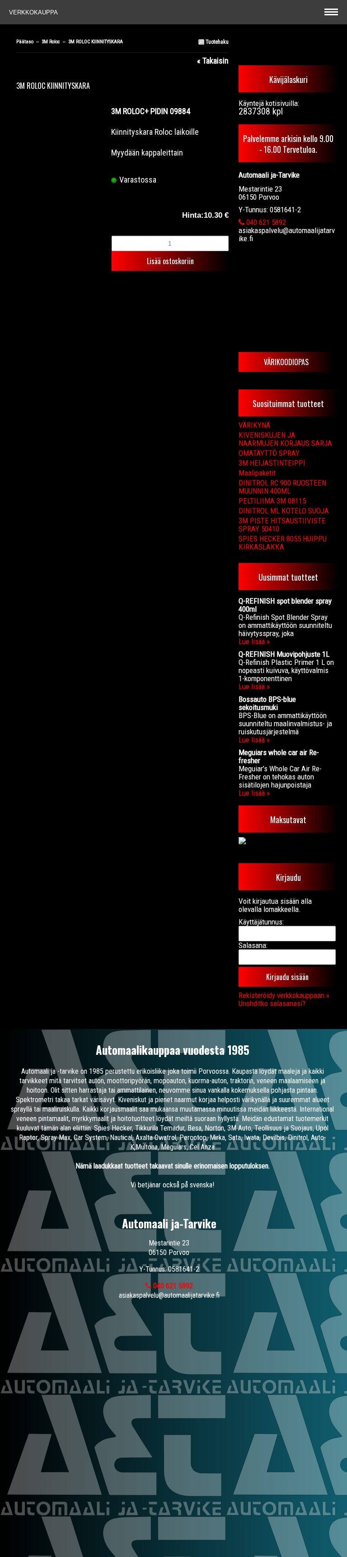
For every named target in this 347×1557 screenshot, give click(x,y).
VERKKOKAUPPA (34, 12)
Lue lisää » (254, 641)
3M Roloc (51, 42)
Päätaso (24, 42)
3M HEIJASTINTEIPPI (272, 462)
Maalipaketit (257, 472)
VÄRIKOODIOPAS (286, 362)
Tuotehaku (216, 42)
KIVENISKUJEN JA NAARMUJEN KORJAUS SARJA (285, 439)
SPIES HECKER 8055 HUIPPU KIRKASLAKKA (283, 542)
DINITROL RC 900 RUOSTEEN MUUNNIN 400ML (282, 486)
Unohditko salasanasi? (272, 1003)
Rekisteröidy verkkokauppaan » (284, 995)
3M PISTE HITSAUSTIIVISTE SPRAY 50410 (282, 524)
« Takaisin (213, 60)
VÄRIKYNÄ (254, 425)
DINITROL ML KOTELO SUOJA (284, 510)
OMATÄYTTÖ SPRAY (269, 453)
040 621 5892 (265, 222)
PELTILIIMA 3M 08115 (272, 500)
